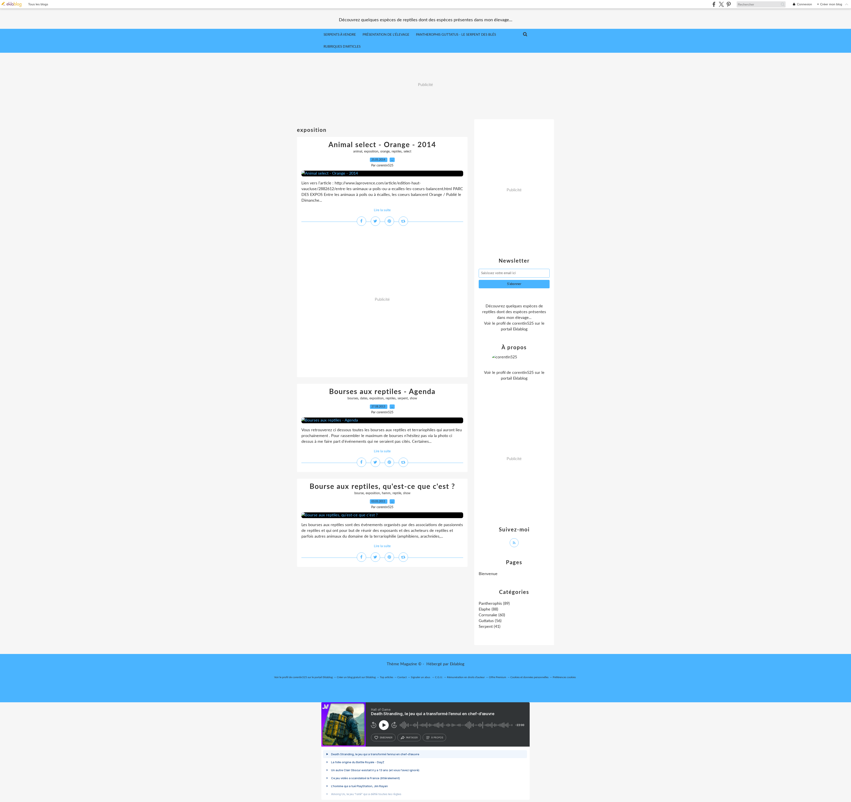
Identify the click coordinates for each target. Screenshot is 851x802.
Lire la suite (382, 210)
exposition (371, 151)
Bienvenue (488, 574)
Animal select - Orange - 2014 (382, 144)
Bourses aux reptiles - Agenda (382, 391)
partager (412, 737)
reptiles (397, 151)
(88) (488, 609)
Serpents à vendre (340, 34)
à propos (437, 737)
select (407, 151)
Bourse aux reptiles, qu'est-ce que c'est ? (382, 486)
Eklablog (457, 664)
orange (385, 151)
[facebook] (714, 4)
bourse (359, 493)
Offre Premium (497, 677)
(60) (492, 615)
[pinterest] (728, 4)
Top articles (386, 677)
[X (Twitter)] (721, 4)
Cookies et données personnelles (529, 677)
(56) (490, 621)
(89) (494, 604)
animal (357, 151)
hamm (386, 493)
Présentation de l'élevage (386, 34)
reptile (396, 493)
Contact (402, 677)
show (413, 398)
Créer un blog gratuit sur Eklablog (356, 677)
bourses (352, 398)
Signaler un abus (421, 677)
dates (363, 398)
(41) (489, 627)
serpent (403, 398)
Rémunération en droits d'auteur (466, 677)
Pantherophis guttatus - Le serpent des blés (456, 34)
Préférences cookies (564, 677)
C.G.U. (439, 677)
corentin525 (523, 324)
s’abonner (386, 737)
